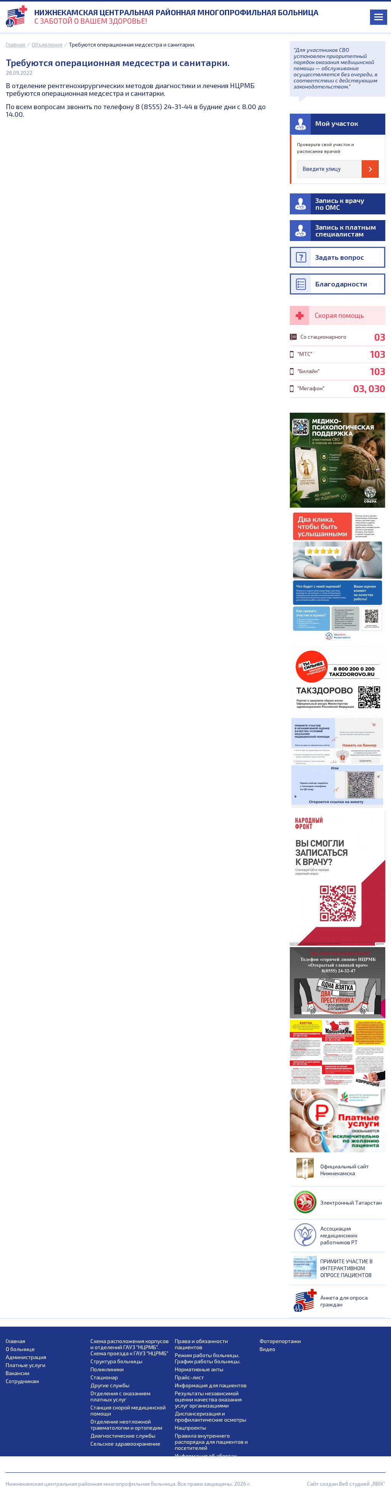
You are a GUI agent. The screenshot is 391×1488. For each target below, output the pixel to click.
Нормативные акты (199, 1369)
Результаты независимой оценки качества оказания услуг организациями (208, 1399)
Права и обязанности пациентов (201, 1344)
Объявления (47, 44)
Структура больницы (116, 1361)
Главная (15, 44)
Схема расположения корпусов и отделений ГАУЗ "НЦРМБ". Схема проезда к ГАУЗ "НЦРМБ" (129, 1347)
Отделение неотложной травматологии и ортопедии (126, 1425)
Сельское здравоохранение (125, 1444)
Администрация (26, 1357)
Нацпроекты (190, 1428)
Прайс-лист (189, 1377)
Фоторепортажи (280, 1341)
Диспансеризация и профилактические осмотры (210, 1417)
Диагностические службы (122, 1436)
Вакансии (17, 1373)
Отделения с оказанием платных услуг (120, 1396)
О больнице (20, 1349)
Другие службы (109, 1385)
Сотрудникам (22, 1381)
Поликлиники (107, 1369)
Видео (267, 1349)
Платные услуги (25, 1365)
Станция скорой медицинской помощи (128, 1410)
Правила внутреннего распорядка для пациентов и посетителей (211, 1442)
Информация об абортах (206, 1456)
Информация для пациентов (211, 1385)
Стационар (104, 1377)
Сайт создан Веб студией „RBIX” (346, 1483)
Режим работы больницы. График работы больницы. (208, 1358)
